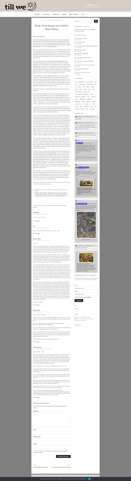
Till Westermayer (58, 20)
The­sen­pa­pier (50, 46)
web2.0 (95, 106)
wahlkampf (86, 106)
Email (76, 291)
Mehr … (83, 14)
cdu (76, 86)
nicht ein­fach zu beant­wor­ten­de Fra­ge (59, 161)
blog (95, 82)
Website (35, 444)
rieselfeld (93, 101)
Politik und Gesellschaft (54, 189)
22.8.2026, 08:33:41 (89, 245)
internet (91, 94)
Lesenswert (64, 14)
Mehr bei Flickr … (78, 325)
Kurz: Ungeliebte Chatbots (80, 42)
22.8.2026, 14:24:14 (80, 168)
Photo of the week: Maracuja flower (81, 68)
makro (76, 99)
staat (54, 196)
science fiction (78, 104)
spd (90, 104)
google (85, 89)
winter (86, 109)
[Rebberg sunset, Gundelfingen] (81, 319)
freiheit (50, 193)
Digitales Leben (56, 14)
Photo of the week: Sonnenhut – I (81, 38)
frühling (92, 86)
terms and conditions (86, 297)
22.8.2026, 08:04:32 (92, 203)
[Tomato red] (90, 319)
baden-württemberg (89, 82)
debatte (37, 193)
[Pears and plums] (78, 317)
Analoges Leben (46, 14)
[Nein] (129, 479)
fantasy (79, 86)
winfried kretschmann (79, 109)
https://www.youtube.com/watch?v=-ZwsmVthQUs (43, 324)
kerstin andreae (60, 195)
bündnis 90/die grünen (41, 192)
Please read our (83, 297)
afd (76, 82)
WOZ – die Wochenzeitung (83, 167)
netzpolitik (89, 99)
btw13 (76, 84)
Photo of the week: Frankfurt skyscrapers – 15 (84, 57)
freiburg (87, 86)
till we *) (93, 5)
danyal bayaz (63, 192)
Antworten (37, 221)
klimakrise (77, 96)
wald (91, 106)
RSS (95, 279)
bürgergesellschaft (53, 192)
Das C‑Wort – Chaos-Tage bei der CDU (82, 72)
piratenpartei (77, 101)
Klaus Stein (80, 143)
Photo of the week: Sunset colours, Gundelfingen (84, 61)
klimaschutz (83, 96)
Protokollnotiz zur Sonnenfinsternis (81, 53)
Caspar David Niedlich (82, 203)
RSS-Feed (76, 308)
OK (89, 478)
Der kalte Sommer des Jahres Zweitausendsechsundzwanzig (86, 46)
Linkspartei (93, 96)
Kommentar (36, 411)
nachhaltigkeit (39, 196)
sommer (86, 104)
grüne (55, 193)
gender (80, 89)
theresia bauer (61, 196)
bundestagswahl (82, 84)
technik (76, 106)
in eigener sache (86, 91)
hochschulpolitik (78, 91)
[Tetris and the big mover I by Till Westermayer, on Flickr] (39, 36)
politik (83, 101)
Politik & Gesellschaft (73, 14)
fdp (83, 86)
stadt (94, 104)
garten (76, 89)
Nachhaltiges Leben (40, 189)
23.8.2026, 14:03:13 (89, 132)
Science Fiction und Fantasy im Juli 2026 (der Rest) (85, 65)
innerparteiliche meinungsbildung (45, 195)
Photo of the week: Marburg (80, 49)
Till (34, 226)
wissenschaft (92, 109)
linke (88, 96)
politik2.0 (88, 101)
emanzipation (43, 193)
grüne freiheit (62, 193)
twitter (81, 106)
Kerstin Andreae (37, 239)
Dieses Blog (37, 14)
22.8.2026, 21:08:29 (88, 143)
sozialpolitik (48, 196)
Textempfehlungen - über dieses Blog (82, 26)
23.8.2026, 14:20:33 (89, 116)
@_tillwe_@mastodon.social (90, 275)
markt (67, 195)
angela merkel (81, 82)
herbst (93, 89)
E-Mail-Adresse (37, 436)
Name (35, 429)
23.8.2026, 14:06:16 (89, 122)
